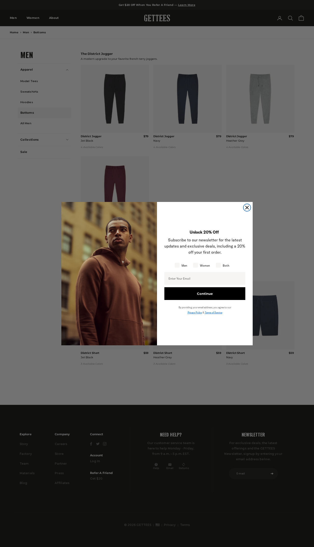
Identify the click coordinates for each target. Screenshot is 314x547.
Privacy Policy (195, 312)
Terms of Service (213, 312)
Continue (205, 294)
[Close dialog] (247, 207)
